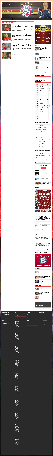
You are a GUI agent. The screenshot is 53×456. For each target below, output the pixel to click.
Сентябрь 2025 (17, 327)
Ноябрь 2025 (17, 325)
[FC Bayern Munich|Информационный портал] (26, 16)
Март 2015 (16, 446)
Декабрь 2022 (17, 360)
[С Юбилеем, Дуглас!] (37, 298)
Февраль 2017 (17, 426)
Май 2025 (16, 332)
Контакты (3, 317)
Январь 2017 (17, 427)
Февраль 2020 (17, 391)
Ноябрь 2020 (17, 382)
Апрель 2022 (17, 367)
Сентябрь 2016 (17, 431)
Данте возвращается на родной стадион (44, 293)
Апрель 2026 (17, 321)
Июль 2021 (16, 377)
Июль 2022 (16, 365)
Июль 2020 (16, 387)
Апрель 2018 (17, 414)
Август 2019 (16, 397)
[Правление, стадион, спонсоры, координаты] (37, 63)
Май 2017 (16, 423)
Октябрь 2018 (17, 407)
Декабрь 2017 (17, 418)
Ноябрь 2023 (17, 351)
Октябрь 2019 (17, 394)
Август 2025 (16, 328)
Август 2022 (16, 364)
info (27, 314)
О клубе (37, 45)
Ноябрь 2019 (17, 393)
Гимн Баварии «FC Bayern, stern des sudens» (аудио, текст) (44, 67)
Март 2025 (16, 334)
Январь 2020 (17, 392)
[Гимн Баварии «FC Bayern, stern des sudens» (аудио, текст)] (37, 67)
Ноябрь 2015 (17, 441)
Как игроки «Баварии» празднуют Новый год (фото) (43, 173)
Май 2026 (16, 320)
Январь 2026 (17, 323)
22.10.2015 (13, 37)
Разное (28, 324)
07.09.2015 (13, 54)
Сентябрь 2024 (17, 340)
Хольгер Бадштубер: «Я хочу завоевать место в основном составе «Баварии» (23, 25)
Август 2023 (16, 354)
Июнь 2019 (16, 399)
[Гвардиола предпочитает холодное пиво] (37, 278)
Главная (4, 19)
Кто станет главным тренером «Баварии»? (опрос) (43, 271)
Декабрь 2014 (17, 450)
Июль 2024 (16, 342)
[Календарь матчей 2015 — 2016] (37, 59)
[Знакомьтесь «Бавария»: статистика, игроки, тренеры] (37, 49)
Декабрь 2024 (17, 337)
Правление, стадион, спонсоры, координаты (44, 62)
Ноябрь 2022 (17, 361)
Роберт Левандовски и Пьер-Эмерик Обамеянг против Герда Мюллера (42, 249)
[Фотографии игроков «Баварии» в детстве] (37, 179)
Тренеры (36, 19)
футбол (45, 324)
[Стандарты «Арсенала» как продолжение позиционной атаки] (37, 230)
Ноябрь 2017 (17, 419)
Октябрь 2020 (17, 384)
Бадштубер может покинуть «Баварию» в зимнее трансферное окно (22, 35)
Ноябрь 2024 (17, 338)
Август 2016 (16, 432)
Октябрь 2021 (17, 374)
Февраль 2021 (17, 380)
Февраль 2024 (17, 348)
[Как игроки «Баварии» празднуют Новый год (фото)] (37, 174)
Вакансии (3, 320)
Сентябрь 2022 (17, 363)
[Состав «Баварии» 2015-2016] (37, 54)
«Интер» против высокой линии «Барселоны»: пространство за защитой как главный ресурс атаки (42, 218)
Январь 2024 (17, 349)
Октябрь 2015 (17, 442)
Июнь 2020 (16, 388)
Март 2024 (16, 347)
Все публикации (4, 321)
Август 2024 (16, 341)
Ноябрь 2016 (17, 429)
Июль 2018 (16, 411)
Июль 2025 (16, 329)
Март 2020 (16, 390)
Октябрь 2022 (17, 362)
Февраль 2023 (17, 358)
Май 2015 (16, 445)
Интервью (30, 19)
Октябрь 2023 (17, 352)
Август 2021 (16, 376)
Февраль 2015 (17, 447)
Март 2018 (16, 415)
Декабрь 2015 (17, 440)
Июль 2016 (16, 433)
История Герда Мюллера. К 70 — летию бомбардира (44, 288)
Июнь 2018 (16, 412)
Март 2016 (16, 437)
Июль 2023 (16, 355)
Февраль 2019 (17, 403)
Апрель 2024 (17, 346)
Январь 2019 (17, 404)
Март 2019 (16, 402)
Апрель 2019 (17, 401)
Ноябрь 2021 (17, 373)
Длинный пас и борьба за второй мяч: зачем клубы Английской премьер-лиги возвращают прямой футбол (42, 224)
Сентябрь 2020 (17, 385)
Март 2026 (16, 322)
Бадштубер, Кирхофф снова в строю (22, 53)
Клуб (15, 19)
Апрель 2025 (17, 333)
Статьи (24, 19)
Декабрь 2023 (17, 350)
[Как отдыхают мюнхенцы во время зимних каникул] (37, 184)
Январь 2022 (17, 371)
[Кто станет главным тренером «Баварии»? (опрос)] (37, 272)
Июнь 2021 (16, 378)
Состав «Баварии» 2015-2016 (45, 53)
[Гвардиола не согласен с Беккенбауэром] (37, 282)
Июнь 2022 (16, 366)
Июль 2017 (16, 421)
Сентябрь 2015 (17, 443)
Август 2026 (16, 318)
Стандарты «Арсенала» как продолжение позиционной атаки (44, 230)
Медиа (48, 19)
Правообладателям (5, 318)
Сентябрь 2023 (17, 353)
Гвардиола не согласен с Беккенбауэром (44, 281)
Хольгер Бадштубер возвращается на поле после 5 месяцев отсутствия (22, 44)
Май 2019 (16, 400)
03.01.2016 (13, 27)
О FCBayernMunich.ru (5, 314)
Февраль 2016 (17, 438)
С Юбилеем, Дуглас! (43, 296)
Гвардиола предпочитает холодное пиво (44, 277)
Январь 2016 (17, 439)
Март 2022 (16, 368)
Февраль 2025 (17, 335)
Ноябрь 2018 (17, 406)
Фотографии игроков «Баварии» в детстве (43, 179)
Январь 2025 (17, 336)
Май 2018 (16, 413)
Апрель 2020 (17, 389)
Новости (9, 19)
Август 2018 (16, 410)
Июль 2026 (16, 319)
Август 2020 (16, 386)
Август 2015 (16, 444)
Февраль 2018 (17, 416)
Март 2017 (16, 425)
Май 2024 (16, 345)
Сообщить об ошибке (5, 323)
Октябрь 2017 (17, 420)
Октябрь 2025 (17, 326)
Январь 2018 (17, 417)
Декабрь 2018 (17, 405)
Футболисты (42, 19)
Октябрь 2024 (17, 339)
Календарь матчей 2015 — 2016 (44, 58)
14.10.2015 (13, 46)
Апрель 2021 (17, 379)
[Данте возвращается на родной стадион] (37, 294)
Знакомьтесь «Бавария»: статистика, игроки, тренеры (44, 48)
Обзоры (19, 19)
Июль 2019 (16, 398)
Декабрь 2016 (17, 428)
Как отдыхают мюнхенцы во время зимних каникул (45, 183)
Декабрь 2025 (17, 324)
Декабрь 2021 (17, 372)
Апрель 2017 (17, 424)
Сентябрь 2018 (17, 408)
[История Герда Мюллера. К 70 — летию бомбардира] (37, 289)
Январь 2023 (17, 359)
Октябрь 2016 (17, 430)
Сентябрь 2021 (17, 375)
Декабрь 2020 (17, 381)
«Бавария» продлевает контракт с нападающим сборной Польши (41, 238)
